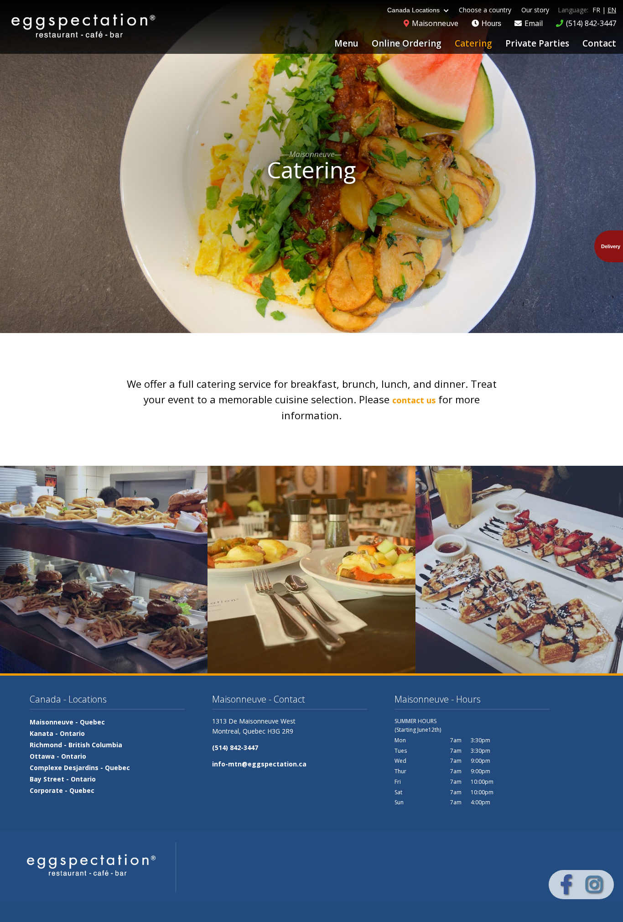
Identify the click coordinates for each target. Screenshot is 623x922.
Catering (473, 43)
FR (596, 9)
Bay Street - (63, 779)
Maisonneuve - (67, 722)
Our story (535, 9)
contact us (414, 400)
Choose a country (485, 9)
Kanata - (57, 733)
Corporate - (62, 790)
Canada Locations (414, 10)
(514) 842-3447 (235, 747)
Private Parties (537, 43)
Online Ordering (406, 43)
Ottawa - (58, 756)
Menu (346, 43)
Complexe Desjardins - (80, 767)
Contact (599, 43)
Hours (490, 23)
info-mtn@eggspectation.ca (259, 764)
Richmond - (76, 744)
